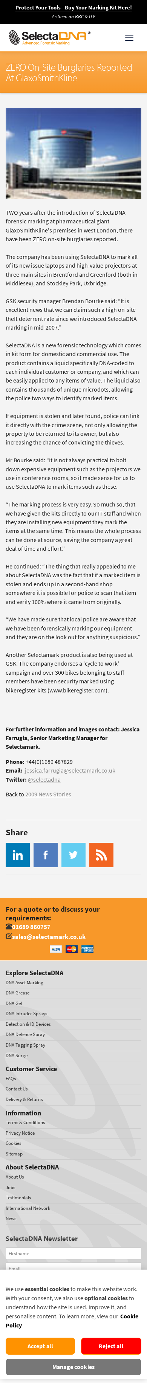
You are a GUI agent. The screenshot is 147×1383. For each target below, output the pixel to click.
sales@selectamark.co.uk (49, 936)
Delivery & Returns (24, 1099)
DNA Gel (14, 1003)
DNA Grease (17, 993)
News (11, 1218)
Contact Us (17, 1089)
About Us (15, 1177)
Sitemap (14, 1154)
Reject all (111, 1346)
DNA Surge (17, 1055)
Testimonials (18, 1197)
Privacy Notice (20, 1133)
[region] (73, 1324)
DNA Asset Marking (24, 982)
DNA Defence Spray (25, 1034)
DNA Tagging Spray (25, 1045)
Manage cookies (73, 1367)
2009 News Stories (48, 794)
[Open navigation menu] (129, 37)
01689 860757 (31, 927)
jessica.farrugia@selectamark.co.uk (70, 770)
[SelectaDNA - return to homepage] (49, 37)
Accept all (41, 1346)
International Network (28, 1208)
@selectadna (44, 780)
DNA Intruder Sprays (26, 1013)
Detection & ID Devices (28, 1024)
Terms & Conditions (25, 1122)
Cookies (13, 1143)
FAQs (11, 1078)
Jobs (10, 1187)
